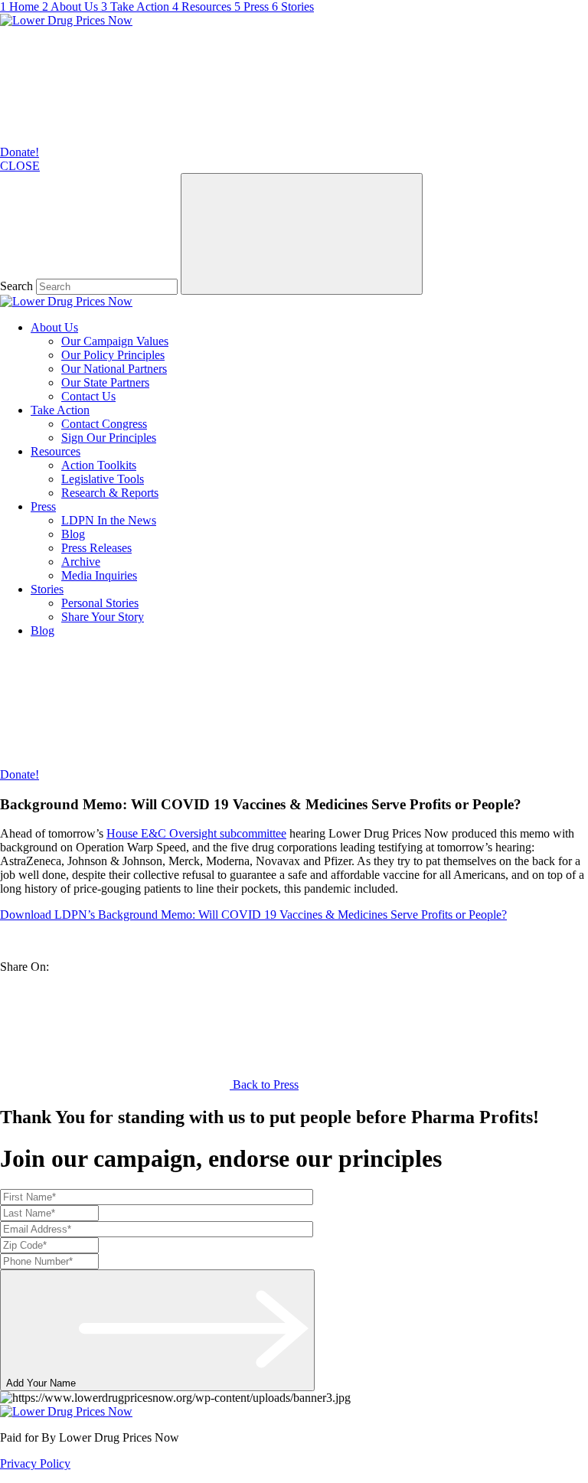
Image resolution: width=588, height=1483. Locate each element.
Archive (80, 561)
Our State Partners (105, 382)
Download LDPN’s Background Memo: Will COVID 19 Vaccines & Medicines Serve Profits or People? (253, 914)
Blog (73, 534)
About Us (54, 327)
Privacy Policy (35, 1463)
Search (16, 285)
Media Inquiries (99, 575)
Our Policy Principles (113, 354)
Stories (47, 589)
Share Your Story (102, 616)
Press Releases (96, 547)
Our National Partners (114, 368)
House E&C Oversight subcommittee (196, 833)
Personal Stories (100, 602)
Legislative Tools (102, 478)
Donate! (19, 151)
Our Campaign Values (114, 341)
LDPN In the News (108, 520)
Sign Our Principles (108, 437)
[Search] (302, 234)
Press (43, 506)
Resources (55, 451)
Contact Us (88, 396)
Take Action (60, 409)
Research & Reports (109, 492)
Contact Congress (104, 423)
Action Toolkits (98, 465)
